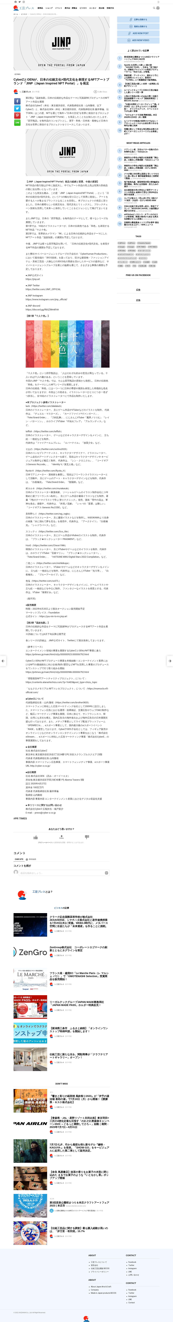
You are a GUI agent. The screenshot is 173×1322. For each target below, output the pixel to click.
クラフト (144, 258)
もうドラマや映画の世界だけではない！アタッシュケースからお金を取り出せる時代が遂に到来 (141, 123)
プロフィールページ (45, 842)
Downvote (87, 837)
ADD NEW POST (141, 33)
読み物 (101, 8)
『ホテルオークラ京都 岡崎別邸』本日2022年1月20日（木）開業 (140, 116)
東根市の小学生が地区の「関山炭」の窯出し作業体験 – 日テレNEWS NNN (141, 168)
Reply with (106, 872)
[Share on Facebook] (17, 101)
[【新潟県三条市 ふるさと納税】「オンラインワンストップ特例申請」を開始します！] (30, 1033)
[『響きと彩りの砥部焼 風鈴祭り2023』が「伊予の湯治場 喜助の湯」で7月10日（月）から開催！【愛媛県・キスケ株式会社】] (30, 1101)
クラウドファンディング (128, 258)
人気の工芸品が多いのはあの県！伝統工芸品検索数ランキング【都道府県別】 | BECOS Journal (141, 98)
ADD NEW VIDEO (140, 40)
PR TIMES (21, 818)
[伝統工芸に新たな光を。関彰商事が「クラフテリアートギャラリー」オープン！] (30, 1059)
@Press (122, 243)
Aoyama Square (144, 243)
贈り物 (152, 266)
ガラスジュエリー (144, 254)
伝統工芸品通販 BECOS (100, 1268)
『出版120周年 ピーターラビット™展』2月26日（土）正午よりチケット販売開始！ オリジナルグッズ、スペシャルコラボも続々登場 (141, 107)
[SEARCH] (154, 8)
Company (95, 1290)
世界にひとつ (136, 262)
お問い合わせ (133, 1275)
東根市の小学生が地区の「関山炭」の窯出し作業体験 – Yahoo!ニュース (141, 159)
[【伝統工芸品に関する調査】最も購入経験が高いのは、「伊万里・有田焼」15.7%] (30, 1233)
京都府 (147, 262)
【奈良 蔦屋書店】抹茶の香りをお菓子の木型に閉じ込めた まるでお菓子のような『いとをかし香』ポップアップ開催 (79, 1174)
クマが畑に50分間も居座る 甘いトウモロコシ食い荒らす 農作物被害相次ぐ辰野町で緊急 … (141, 176)
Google (122, 247)
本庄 (128, 266)
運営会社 (94, 1265)
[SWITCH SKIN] (158, 2)
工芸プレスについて (99, 1262)
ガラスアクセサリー (126, 254)
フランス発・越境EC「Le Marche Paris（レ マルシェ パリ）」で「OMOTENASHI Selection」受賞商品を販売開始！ (79, 976)
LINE (130, 1272)
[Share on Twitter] (17, 108)
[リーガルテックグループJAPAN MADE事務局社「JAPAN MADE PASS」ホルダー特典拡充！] (30, 1007)
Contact (131, 1303)
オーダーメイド (145, 251)
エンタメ (92, 8)
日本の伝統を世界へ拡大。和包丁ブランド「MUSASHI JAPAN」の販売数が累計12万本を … (141, 208)
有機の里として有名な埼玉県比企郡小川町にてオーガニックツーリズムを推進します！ (141, 131)
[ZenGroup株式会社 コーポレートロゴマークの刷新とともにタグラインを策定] (30, 952)
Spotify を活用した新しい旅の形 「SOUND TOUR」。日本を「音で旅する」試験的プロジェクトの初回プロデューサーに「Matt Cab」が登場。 (141, 68)
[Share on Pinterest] (17, 115)
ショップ (49, 8)
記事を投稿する (140, 19)
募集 (121, 266)
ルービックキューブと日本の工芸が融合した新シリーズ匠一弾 (141, 91)
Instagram (132, 1268)
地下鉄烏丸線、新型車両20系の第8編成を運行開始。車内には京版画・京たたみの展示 (141, 184)
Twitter (131, 1265)
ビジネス (83, 8)
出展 (155, 262)
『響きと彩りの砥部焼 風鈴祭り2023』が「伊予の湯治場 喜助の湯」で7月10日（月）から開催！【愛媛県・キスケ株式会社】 (79, 1099)
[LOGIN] (157, 8)
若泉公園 (143, 266)
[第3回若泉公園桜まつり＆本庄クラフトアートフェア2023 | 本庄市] (30, 1205)
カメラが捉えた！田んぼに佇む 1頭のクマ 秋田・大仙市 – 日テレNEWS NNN (141, 200)
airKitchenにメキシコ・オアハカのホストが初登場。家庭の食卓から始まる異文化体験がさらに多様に (141, 216)
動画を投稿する (140, 26)
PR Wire (122, 251)
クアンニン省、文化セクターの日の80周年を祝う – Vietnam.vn (141, 151)
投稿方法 (110, 8)
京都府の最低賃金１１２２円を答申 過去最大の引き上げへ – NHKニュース (141, 224)
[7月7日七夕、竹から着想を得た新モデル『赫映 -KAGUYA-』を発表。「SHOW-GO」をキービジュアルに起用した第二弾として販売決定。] (30, 1151)
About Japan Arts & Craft (101, 1287)
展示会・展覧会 (71, 8)
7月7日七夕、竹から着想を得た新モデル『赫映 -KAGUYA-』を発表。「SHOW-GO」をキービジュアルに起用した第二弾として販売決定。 (79, 1147)
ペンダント (123, 262)
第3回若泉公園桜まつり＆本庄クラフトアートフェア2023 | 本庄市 (79, 1204)
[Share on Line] (17, 122)
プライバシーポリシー (100, 1272)
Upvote (35, 837)
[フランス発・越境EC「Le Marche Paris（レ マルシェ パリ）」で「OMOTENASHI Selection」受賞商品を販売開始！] (30, 979)
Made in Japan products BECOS (103, 1293)
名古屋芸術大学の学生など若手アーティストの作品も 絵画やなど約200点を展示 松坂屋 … (141, 192)
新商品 (40, 8)
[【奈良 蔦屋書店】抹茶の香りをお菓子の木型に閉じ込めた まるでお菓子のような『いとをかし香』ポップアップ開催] (30, 1178)
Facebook (132, 1262)
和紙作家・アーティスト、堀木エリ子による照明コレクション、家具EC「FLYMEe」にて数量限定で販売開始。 (141, 77)
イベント (58, 8)
